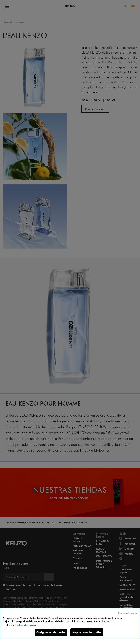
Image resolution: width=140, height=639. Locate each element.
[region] (70, 623)
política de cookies (26, 624)
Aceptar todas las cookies (86, 632)
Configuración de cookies (50, 632)
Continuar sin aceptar (127, 613)
